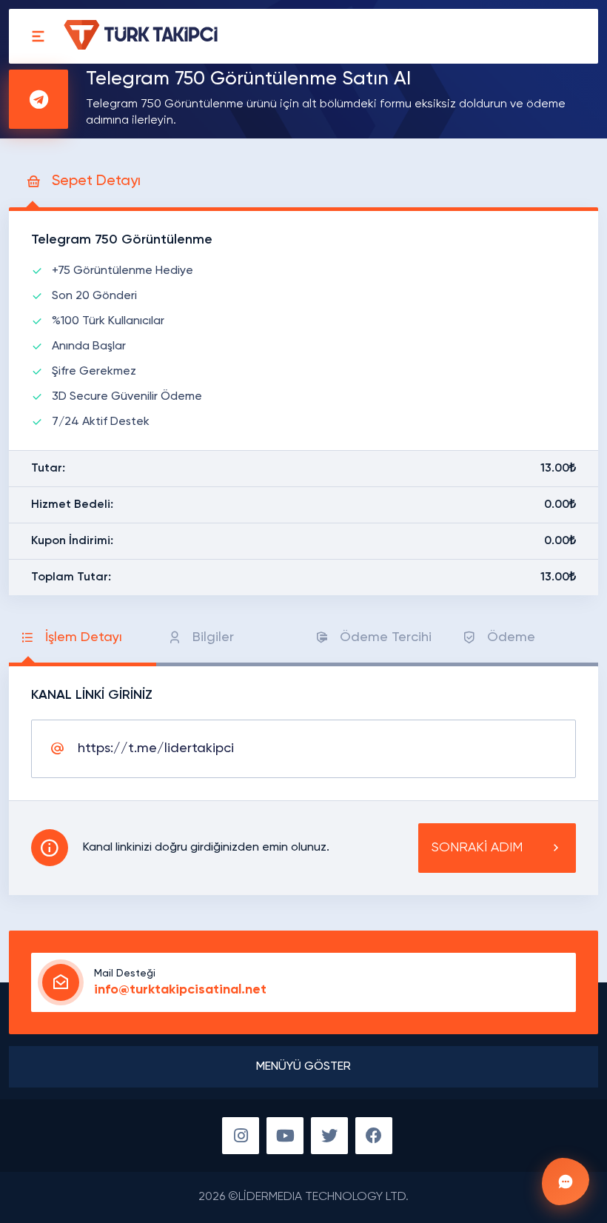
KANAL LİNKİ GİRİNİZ (91, 695)
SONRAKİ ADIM (477, 847)
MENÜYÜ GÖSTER (303, 1067)
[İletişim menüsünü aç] (565, 1181)
